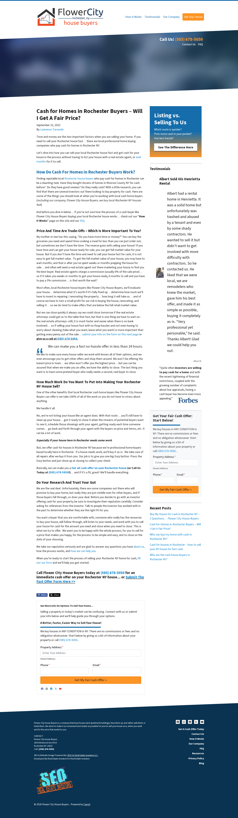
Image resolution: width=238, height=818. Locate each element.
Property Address (51, 647)
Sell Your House (193, 17)
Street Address (47, 659)
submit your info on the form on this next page (110, 334)
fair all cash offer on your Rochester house (99, 468)
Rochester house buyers (78, 179)
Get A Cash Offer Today (191, 729)
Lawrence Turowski (51, 130)
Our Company (171, 17)
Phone (45, 665)
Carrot (87, 804)
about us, (139, 547)
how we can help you (83, 551)
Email (97, 665)
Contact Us (189, 44)
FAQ (200, 44)
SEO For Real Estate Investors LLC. (82, 755)
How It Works (133, 17)
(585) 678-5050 (189, 39)
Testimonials (152, 17)
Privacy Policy (196, 758)
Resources (198, 753)
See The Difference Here (175, 147)
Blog (201, 763)
